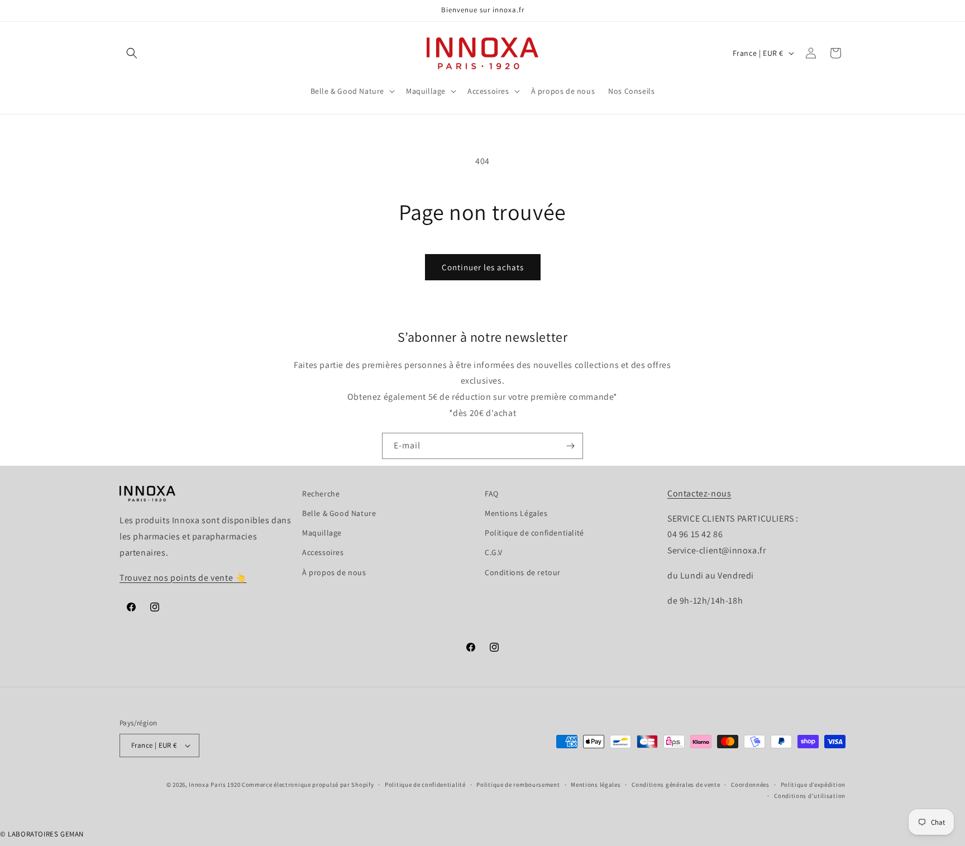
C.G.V (494, 552)
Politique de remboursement (518, 784)
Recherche (321, 494)
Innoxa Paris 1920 (214, 784)
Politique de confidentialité (534, 533)
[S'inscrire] (570, 446)
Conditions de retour (523, 572)
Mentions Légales (516, 513)
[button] (132, 53)
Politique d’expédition (813, 784)
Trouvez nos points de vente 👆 (183, 578)
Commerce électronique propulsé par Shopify (308, 784)
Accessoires (323, 552)
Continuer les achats (483, 267)
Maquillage (322, 533)
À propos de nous (334, 572)
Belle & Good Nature (339, 513)
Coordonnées (750, 784)
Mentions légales (595, 784)
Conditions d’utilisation (809, 796)
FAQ (492, 494)
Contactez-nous (699, 493)
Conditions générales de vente (676, 784)
